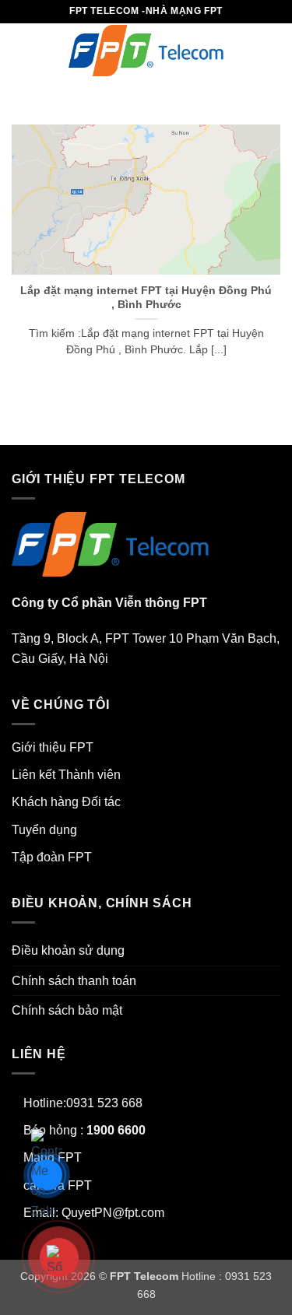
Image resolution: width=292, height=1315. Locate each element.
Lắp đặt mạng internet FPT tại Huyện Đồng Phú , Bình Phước (146, 297)
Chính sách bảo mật (67, 1010)
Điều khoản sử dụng (68, 950)
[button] (21, 50)
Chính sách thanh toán (74, 980)
